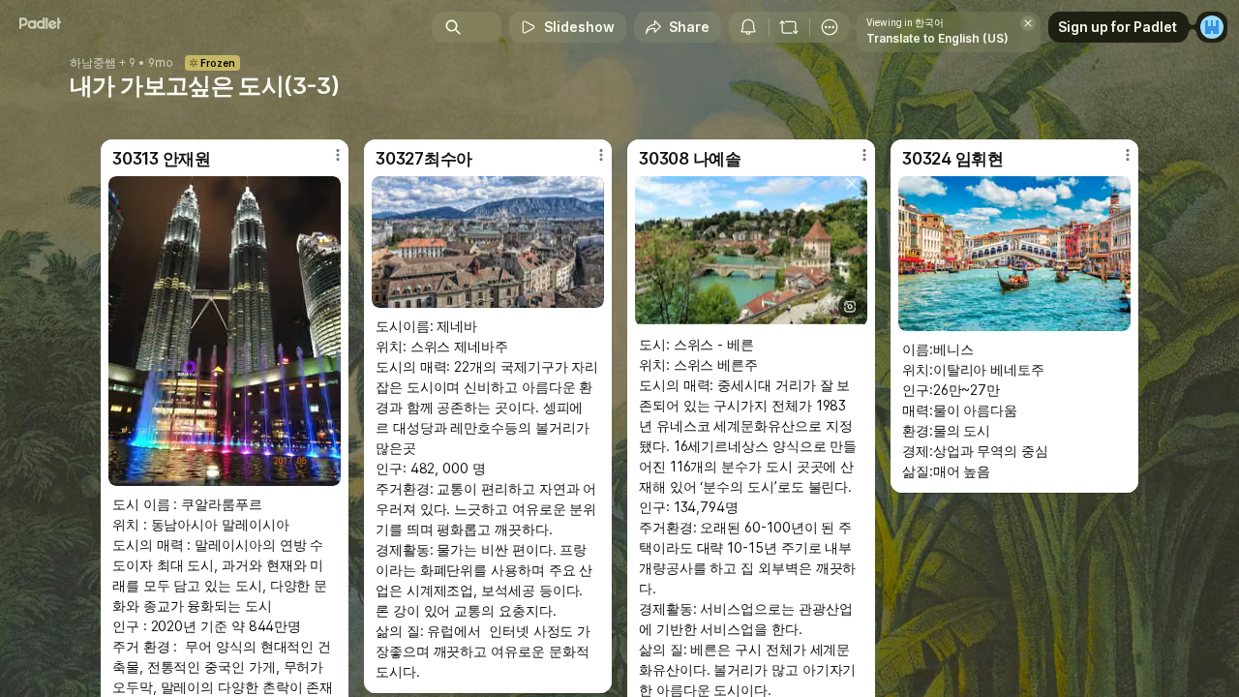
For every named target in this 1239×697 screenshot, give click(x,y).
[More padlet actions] (829, 27)
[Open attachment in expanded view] (224, 331)
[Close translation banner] (1028, 23)
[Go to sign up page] (1211, 27)
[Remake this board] (789, 27)
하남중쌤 (93, 63)
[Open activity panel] (748, 27)
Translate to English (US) (937, 38)
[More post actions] (337, 154)
